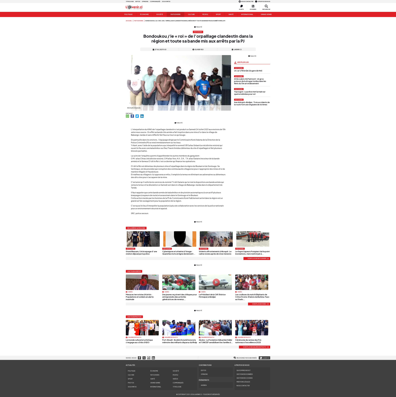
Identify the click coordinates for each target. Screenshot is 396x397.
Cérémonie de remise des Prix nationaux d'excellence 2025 (248, 341)
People (205, 14)
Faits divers (239, 68)
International (247, 14)
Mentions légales (243, 382)
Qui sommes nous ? (244, 370)
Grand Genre (155, 383)
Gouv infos (166, 1)
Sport (218, 14)
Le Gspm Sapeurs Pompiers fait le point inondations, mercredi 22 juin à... (252, 252)
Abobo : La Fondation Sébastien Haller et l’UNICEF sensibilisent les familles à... (216, 341)
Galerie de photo (134, 337)
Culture (191, 14)
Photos (131, 383)
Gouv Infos (132, 387)
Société (159, 14)
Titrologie (130, 1)
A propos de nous (264, 1)
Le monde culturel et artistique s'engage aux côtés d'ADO (139, 341)
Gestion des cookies (245, 378)
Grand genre (266, 14)
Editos (137, 1)
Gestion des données (245, 374)
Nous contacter (247, 1)
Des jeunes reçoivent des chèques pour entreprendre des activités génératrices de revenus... (179, 296)
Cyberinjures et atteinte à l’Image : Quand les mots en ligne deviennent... (178, 252)
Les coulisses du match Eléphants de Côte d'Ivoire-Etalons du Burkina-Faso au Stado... (252, 296)
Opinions (145, 1)
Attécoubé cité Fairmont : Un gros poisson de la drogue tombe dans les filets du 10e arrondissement (250, 81)
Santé (231, 14)
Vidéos (175, 379)
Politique (128, 14)
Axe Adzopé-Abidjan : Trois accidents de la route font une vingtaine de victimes (252, 103)
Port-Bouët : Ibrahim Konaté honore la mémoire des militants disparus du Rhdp (179, 341)
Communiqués (155, 1)
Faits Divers (175, 14)
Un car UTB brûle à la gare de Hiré (248, 71)
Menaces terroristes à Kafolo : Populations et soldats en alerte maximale (140, 296)
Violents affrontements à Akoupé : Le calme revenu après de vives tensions (215, 252)
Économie (144, 14)
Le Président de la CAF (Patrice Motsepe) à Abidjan (212, 295)
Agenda (204, 385)
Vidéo (130, 292)
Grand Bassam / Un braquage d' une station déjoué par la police (141, 252)
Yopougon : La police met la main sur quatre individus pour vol (249, 93)
